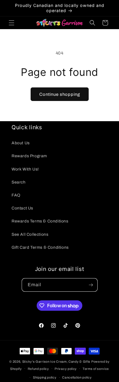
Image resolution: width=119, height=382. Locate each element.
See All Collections (30, 234)
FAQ (16, 195)
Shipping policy (45, 377)
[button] (11, 22)
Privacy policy (66, 368)
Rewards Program (29, 156)
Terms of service (96, 368)
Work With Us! (25, 169)
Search (19, 182)
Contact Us (22, 208)
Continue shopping (59, 94)
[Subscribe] (91, 285)
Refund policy (38, 368)
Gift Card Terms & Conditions (40, 247)
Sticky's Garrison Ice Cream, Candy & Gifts (56, 361)
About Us (21, 143)
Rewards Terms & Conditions (40, 221)
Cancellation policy (77, 377)
